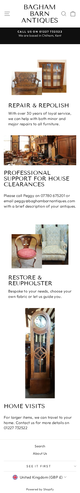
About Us (40, 453)
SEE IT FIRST (38, 466)
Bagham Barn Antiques (39, 13)
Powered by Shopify (40, 489)
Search (40, 446)
